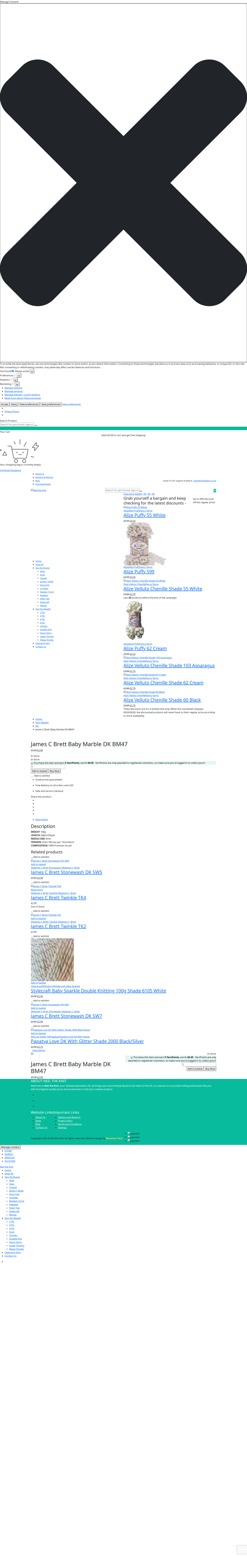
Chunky (43, 626)
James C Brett (46, 581)
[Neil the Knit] (38, 490)
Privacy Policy (12, 411)
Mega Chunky (47, 639)
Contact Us (40, 646)
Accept (4, 404)
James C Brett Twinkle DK (47, 893)
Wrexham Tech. (114, 1138)
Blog (37, 480)
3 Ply (42, 615)
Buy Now (54, 771)
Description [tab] (41, 819)
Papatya (44, 595)
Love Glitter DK (42, 1036)
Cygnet (43, 578)
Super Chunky (47, 636)
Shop (38, 1120)
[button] (123, 182)
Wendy (43, 605)
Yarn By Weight (42, 609)
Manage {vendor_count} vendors (22, 394)
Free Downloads (43, 484)
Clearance (36, 986)
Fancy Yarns (46, 633)
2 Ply (42, 612)
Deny (14, 404)
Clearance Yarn (42, 643)
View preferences (29, 404)
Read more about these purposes (23, 398)
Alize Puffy (134, 510)
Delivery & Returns (44, 477)
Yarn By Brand (42, 567)
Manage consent (10, 1147)
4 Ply (42, 619)
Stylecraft (44, 602)
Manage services (14, 391)
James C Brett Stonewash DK (49, 867)
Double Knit (46, 629)
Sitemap (62, 1127)
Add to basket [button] (38, 864)
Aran (42, 622)
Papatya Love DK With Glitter (74, 1036)
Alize (42, 571)
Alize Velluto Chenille (135, 584)
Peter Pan (44, 598)
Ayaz (42, 574)
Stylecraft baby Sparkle (67, 986)
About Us (39, 474)
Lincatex (44, 588)
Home (38, 561)
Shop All (39, 564)
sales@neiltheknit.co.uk (205, 480)
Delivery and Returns (69, 1117)
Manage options (13, 387)
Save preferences (50, 404)
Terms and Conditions (70, 1124)
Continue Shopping (10, 470)
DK (37, 726)
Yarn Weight (42, 722)
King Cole (44, 585)
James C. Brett (72, 867)
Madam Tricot (47, 591)
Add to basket (39, 771)
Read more (37, 889)
